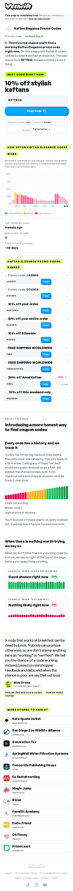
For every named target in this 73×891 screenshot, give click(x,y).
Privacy (44, 878)
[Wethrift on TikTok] (28, 885)
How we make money (39, 18)
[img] (36, 190)
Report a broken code (26, 878)
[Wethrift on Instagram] (36, 885)
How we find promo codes (54, 873)
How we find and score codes (23, 692)
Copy (46, 281)
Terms (55, 878)
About (8, 873)
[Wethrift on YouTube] (45, 885)
